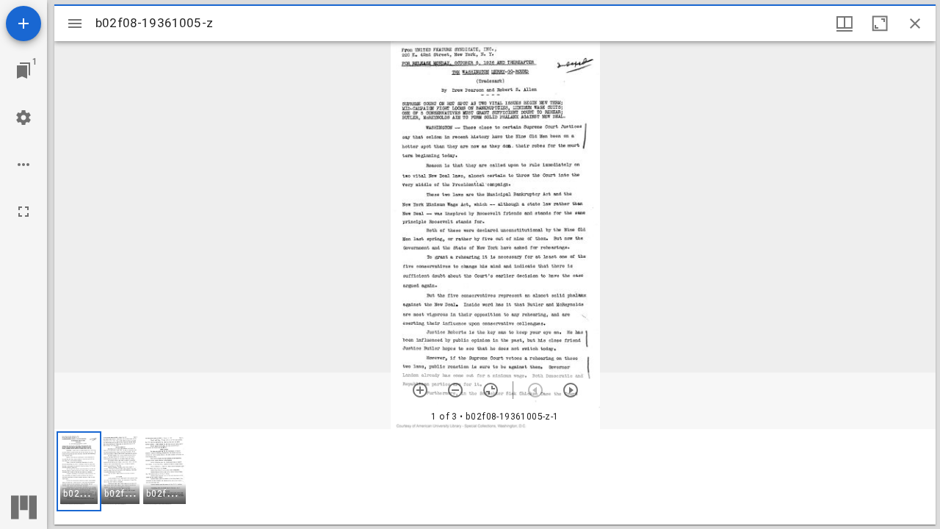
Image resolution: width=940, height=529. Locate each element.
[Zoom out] (455, 390)
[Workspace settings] (23, 117)
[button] (79, 471)
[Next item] (570, 390)
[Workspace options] (23, 164)
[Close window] (915, 23)
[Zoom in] (420, 390)
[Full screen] (23, 211)
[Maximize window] (879, 23)
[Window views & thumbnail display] (844, 23)
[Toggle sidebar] (75, 23)
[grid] (495, 477)
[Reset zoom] (490, 390)
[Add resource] (23, 23)
